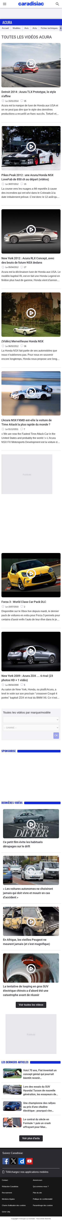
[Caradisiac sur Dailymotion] (21, 1161)
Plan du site (37, 1193)
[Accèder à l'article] (31, 823)
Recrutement (7, 1193)
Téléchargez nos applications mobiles (27, 1172)
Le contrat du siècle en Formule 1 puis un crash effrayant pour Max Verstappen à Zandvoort (37, 1123)
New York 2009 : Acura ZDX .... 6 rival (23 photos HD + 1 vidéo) (27, 678)
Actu (35, 28)
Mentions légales (8, 1199)
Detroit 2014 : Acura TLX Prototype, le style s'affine (28, 94)
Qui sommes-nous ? (41, 1186)
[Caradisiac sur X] (13, 1161)
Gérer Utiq (6, 1212)
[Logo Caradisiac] (31, 6)
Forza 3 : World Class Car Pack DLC (23, 601)
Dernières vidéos (12, 803)
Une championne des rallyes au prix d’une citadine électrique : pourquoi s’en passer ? (39, 1107)
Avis (26, 28)
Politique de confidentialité (42, 1199)
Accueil (5, 28)
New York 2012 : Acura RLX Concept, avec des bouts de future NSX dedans (27, 260)
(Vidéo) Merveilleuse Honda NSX (22, 341)
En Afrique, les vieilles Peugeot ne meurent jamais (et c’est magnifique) (26, 942)
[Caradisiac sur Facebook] (6, 1161)
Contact (5, 1180)
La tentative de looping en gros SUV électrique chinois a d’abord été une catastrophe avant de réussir (25, 991)
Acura (7, 22)
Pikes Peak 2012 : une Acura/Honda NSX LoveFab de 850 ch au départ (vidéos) (27, 177)
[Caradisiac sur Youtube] (29, 1161)
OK (56, 735)
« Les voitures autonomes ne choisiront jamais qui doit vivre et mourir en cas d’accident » (28, 893)
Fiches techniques (49, 28)
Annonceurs (37, 1180)
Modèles (17, 28)
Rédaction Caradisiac (10, 1186)
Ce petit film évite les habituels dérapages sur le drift (23, 844)
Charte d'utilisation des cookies (14, 1205)
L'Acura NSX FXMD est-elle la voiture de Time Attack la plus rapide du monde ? (26, 422)
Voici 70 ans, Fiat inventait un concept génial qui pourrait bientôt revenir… (40, 1074)
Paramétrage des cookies (43, 1205)
